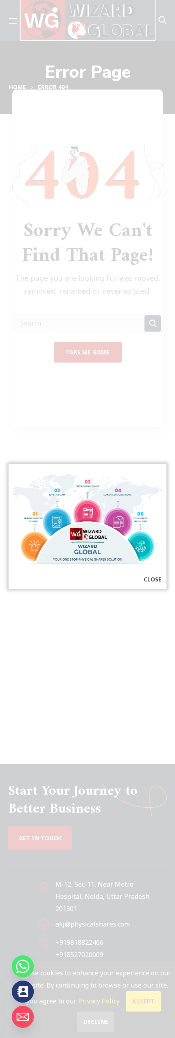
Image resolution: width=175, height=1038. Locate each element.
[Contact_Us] (23, 992)
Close (153, 579)
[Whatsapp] (23, 966)
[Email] (23, 1017)
